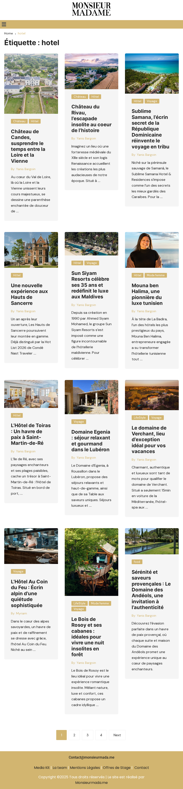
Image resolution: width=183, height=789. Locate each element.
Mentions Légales (85, 767)
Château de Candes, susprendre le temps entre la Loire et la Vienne (28, 146)
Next (117, 735)
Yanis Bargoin (25, 169)
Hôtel (34, 121)
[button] (4, 24)
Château (19, 121)
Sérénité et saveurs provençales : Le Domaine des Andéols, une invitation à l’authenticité (151, 589)
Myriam (21, 613)
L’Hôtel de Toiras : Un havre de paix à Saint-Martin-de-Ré (31, 434)
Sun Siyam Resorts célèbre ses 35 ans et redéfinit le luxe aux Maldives (90, 285)
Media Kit (42, 767)
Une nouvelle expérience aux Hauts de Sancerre (29, 294)
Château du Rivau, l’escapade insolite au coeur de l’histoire (91, 118)
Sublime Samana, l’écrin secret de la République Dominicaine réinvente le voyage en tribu (150, 128)
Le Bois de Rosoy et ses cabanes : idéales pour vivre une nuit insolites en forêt (87, 636)
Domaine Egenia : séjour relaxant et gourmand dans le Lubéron (90, 440)
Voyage (152, 101)
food (137, 562)
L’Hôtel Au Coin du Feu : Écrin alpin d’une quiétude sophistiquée (29, 593)
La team (60, 767)
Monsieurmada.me (91, 782)
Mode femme (156, 275)
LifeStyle (140, 418)
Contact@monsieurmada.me (91, 757)
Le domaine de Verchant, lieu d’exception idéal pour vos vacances (149, 439)
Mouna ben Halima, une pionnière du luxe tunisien (147, 294)
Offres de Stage (117, 767)
